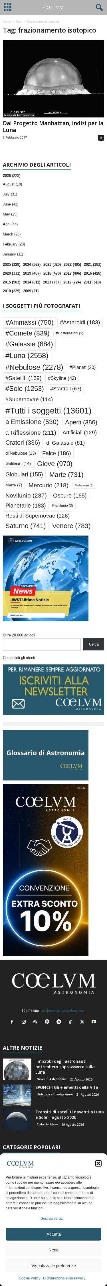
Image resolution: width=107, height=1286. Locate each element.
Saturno (25, 526)
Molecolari (84, 485)
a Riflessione (30, 432)
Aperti (81, 422)
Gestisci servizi (52, 1219)
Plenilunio (62, 506)
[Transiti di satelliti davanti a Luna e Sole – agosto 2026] (17, 1120)
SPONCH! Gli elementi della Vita (66, 1087)
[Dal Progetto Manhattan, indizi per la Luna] (53, 78)
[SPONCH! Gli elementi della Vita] (17, 1095)
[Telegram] (60, 1022)
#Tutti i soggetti (48, 410)
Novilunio (26, 495)
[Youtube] (94, 1022)
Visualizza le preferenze (53, 1265)
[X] (83, 1022)
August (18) (12, 184)
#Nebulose (34, 367)
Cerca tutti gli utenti (19, 658)
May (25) (10, 214)
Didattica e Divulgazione (55, 1094)
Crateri (22, 442)
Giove (54, 464)
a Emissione (32, 422)
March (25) (12, 234)
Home (7, 21)
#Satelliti (23, 378)
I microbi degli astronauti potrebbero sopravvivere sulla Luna (65, 1067)
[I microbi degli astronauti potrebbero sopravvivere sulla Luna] (17, 1069)
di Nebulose (20, 453)
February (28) (14, 244)
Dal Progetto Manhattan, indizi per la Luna (53, 126)
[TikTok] (72, 1022)
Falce (56, 453)
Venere (71, 526)
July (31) (10, 194)
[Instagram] (25, 1022)
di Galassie (65, 443)
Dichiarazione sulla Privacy (64, 1278)
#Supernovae (29, 399)
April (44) (10, 224)
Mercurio (48, 485)
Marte (66, 474)
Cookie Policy (29, 1278)
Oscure (70, 495)
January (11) (13, 254)
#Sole (24, 388)
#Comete (27, 333)
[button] (98, 1163)
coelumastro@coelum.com (63, 1011)
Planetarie (25, 505)
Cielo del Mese (47, 1124)
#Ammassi (29, 322)
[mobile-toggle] (7, 7)
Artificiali (79, 432)
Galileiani (18, 463)
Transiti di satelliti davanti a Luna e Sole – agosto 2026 (69, 1114)
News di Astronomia (19, 115)
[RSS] (37, 1022)
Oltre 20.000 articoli (19, 635)
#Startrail (65, 389)
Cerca (94, 644)
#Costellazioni (69, 333)
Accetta (54, 1234)
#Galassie (29, 344)
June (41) (10, 204)
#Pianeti (83, 367)
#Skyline (62, 378)
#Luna (27, 356)
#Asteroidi (80, 322)
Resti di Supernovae (37, 515)
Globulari (24, 474)
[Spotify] (48, 1022)
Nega (53, 1249)
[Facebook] (13, 1022)
